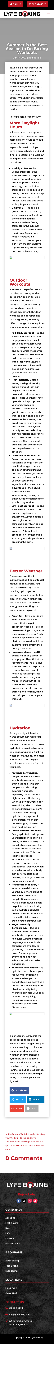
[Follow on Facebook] (18, 1201)
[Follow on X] (24, 1201)
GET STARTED (39, 4)
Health (32, 57)
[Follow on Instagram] (30, 1201)
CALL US (17, 4)
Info (39, 57)
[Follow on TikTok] (35, 1201)
